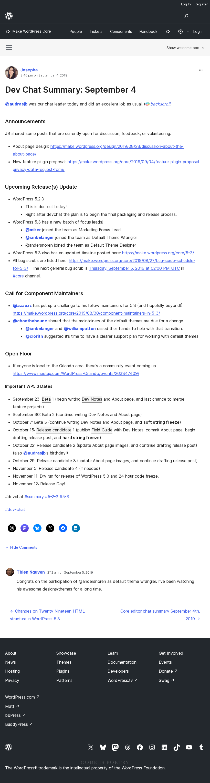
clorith (34, 336)
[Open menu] (202, 16)
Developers (118, 671)
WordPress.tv (123, 680)
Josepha (29, 69)
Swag (166, 680)
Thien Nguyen (31, 572)
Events (165, 662)
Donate (168, 671)
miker (33, 229)
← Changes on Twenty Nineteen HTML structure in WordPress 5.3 (47, 614)
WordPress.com (22, 697)
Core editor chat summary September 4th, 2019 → (160, 614)
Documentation (122, 662)
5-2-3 (51, 496)
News (10, 662)
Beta (46, 399)
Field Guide (101, 429)
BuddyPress (19, 724)
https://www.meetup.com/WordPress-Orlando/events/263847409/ (76, 373)
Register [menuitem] (201, 4)
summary (34, 496)
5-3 (64, 496)
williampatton (80, 328)
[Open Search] (186, 16)
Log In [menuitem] (186, 4)
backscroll (160, 104)
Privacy (12, 680)
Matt (12, 706)
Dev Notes (92, 399)
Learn (113, 653)
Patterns (64, 680)
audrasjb (16, 104)
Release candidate (53, 429)
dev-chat (15, 509)
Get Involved (171, 653)
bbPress (15, 715)
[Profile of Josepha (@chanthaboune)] (11, 73)
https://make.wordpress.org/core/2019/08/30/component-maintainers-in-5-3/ (86, 313)
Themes (63, 662)
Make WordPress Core (32, 31)
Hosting (12, 671)
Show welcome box (182, 47)
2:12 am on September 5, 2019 (70, 572)
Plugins (62, 671)
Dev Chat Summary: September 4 (70, 90)
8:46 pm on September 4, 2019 (43, 75)
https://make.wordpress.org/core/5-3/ (158, 252)
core (18, 275)
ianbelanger (39, 237)
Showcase (66, 653)
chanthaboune (30, 320)
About (10, 653)
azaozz (22, 305)
